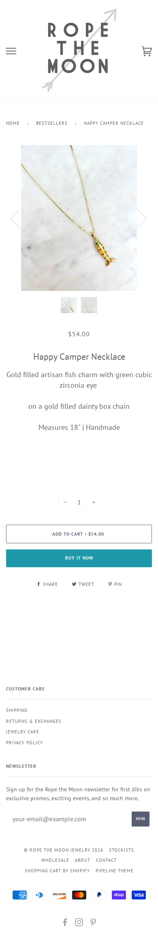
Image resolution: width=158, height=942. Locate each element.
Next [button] (137, 218)
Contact (106, 860)
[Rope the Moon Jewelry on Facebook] (65, 924)
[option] (79, 218)
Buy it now (79, 558)
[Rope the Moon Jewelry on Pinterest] (93, 924)
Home (13, 123)
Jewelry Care (22, 732)
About (82, 860)
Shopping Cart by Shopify (57, 871)
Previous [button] (20, 218)
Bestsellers (52, 123)
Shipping (17, 710)
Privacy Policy (24, 742)
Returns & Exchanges (34, 721)
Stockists (121, 850)
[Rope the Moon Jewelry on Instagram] (79, 924)
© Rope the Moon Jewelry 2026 (63, 850)
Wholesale (55, 860)
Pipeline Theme (115, 871)
